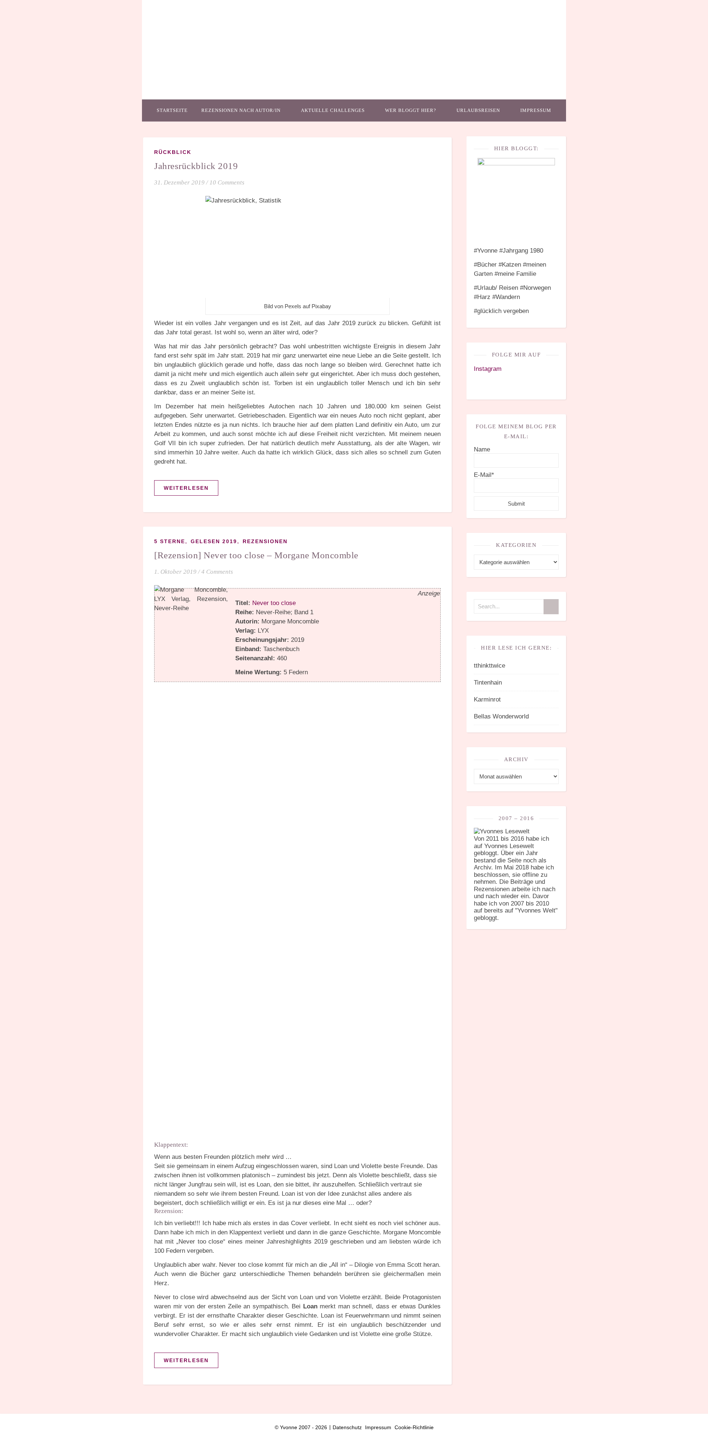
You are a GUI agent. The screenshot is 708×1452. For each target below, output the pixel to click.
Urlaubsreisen (478, 110)
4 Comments (217, 571)
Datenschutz (347, 1427)
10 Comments (226, 182)
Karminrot (487, 699)
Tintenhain (488, 682)
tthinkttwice (489, 665)
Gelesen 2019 (214, 541)
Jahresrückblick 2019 (196, 166)
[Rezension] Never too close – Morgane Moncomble (256, 555)
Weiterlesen (186, 488)
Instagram (488, 368)
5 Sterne (169, 541)
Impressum (535, 110)
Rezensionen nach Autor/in (241, 110)
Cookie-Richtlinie (414, 1427)
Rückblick (172, 152)
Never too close (274, 603)
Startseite (172, 110)
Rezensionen (265, 541)
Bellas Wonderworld (501, 716)
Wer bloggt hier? (410, 110)
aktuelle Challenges (333, 110)
